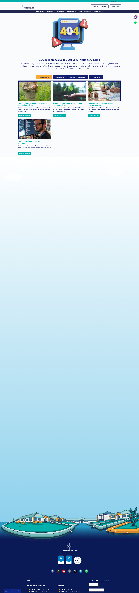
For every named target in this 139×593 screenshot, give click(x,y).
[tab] (44, 77)
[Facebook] (52, 571)
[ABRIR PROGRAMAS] (54, 11)
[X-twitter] (75, 571)
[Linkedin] (80, 571)
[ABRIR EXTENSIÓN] (63, 11)
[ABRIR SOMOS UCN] (43, 11)
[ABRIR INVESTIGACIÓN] (75, 11)
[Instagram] (58, 571)
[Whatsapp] (86, 571)
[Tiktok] (69, 571)
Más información (24, 115)
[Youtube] (63, 571)
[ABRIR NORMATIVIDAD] (102, 11)
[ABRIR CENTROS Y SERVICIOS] (90, 11)
